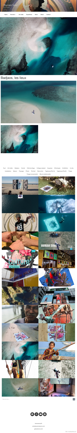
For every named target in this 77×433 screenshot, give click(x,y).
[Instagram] (36, 414)
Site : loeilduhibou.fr (70, 431)
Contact (48, 14)
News (36, 14)
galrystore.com (38, 429)
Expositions (29, 14)
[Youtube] (40, 414)
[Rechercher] (74, 399)
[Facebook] (32, 414)
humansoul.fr (38, 423)
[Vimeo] (45, 414)
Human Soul (10, 5)
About (42, 14)
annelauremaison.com (38, 426)
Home (6, 14)
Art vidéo (21, 14)
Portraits (12, 14)
